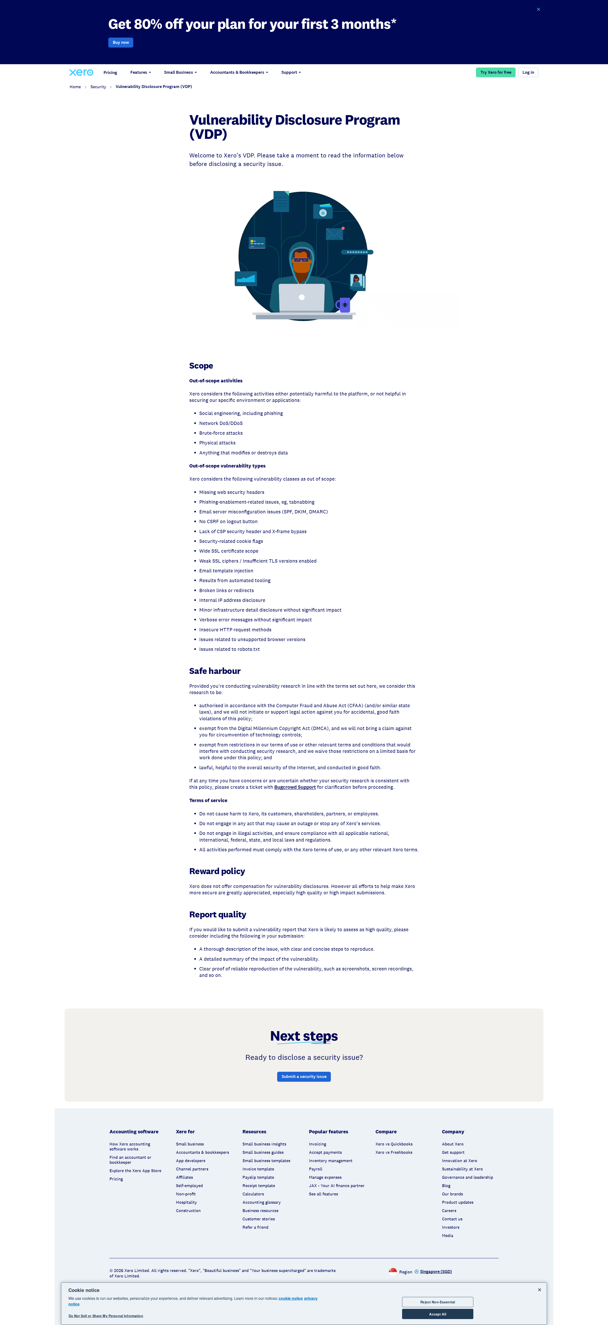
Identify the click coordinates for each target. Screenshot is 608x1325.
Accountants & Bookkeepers (237, 72)
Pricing (110, 72)
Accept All (437, 1314)
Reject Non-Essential (437, 1302)
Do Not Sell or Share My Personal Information (106, 1316)
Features (138, 72)
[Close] (539, 1290)
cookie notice (291, 1298)
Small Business (178, 72)
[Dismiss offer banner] (538, 9)
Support (289, 72)
